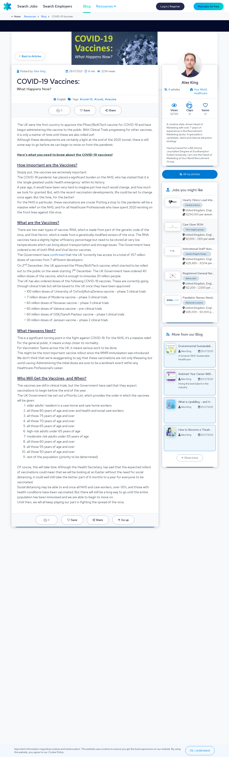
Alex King (39, 71)
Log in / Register (170, 6)
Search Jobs (27, 6)
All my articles (191, 174)
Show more (191, 458)
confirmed (57, 255)
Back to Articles (31, 56)
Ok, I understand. (200, 750)
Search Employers (57, 6)
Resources (30, 16)
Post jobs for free (208, 6)
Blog (87, 6)
